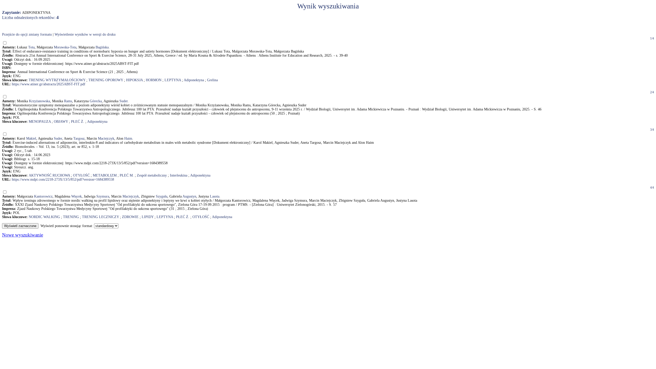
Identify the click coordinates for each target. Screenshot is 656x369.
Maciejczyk (106, 138)
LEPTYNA (173, 80)
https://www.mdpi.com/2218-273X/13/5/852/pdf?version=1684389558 (63, 179)
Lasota (214, 196)
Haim (128, 138)
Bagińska (102, 47)
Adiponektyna (194, 80)
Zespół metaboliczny (152, 175)
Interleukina (178, 175)
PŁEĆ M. (127, 175)
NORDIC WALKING (44, 217)
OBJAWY (61, 122)
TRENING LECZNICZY (100, 217)
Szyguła (161, 196)
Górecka (96, 101)
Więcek (76, 196)
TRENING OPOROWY (105, 80)
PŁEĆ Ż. (77, 122)
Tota (31, 47)
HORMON (153, 80)
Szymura (102, 196)
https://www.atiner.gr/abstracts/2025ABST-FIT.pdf (48, 84)
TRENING (71, 217)
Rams (68, 101)
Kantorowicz (43, 196)
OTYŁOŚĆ (81, 175)
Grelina (212, 80)
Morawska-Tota (65, 47)
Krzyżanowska (39, 101)
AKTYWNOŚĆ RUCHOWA (49, 175)
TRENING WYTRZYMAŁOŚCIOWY (57, 80)
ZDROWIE (130, 217)
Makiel (31, 138)
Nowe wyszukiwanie (22, 235)
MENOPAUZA (40, 122)
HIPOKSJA (134, 80)
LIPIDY (147, 217)
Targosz (79, 138)
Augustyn (189, 196)
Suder (123, 101)
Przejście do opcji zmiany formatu (27, 34)
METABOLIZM (105, 175)
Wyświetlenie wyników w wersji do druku (85, 34)
